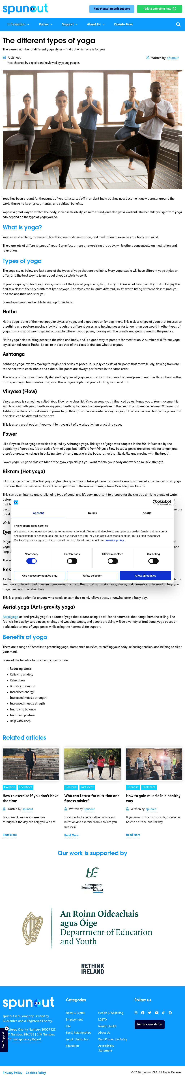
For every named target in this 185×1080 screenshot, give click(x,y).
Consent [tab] (38, 512)
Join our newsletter (149, 1024)
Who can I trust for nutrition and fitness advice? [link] (92, 798)
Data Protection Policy (112, 1039)
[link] (28, 1003)
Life (68, 1026)
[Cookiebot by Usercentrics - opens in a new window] (155, 502)
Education (72, 1046)
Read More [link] (10, 835)
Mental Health (107, 1026)
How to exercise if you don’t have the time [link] (30, 798)
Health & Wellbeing (110, 1013)
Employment (74, 1019)
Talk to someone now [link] (157, 9)
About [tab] (147, 512)
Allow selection (92, 575)
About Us (94, 24)
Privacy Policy (12, 1072)
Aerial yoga (10, 617)
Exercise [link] (9, 787)
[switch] (72, 561)
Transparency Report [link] (26, 1039)
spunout (173, 58)
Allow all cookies (145, 575)
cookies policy (114, 539)
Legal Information (77, 1039)
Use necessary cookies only (39, 575)
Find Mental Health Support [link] (112, 9)
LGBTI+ (102, 1019)
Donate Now (123, 24)
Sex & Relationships (78, 1033)
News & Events (75, 1013)
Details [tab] (92, 512)
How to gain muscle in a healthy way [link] (153, 798)
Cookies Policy (36, 1072)
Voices (44, 24)
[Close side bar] (7, 1028)
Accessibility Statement (106, 1048)
